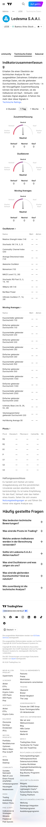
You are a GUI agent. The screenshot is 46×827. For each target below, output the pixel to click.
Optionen (6, 746)
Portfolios (6, 741)
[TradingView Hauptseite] (9, 4)
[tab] (11, 109)
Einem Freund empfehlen (8, 779)
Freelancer (7, 819)
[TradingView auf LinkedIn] (29, 617)
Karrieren (24, 731)
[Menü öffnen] (3, 4)
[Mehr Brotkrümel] (13, 11)
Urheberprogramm (10, 784)
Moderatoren (8, 789)
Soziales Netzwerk (7, 772)
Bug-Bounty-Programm (29, 773)
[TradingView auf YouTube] (16, 617)
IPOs (5, 730)
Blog (22, 726)
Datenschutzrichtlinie (29, 761)
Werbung (24, 803)
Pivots (6, 428)
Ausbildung (7, 800)
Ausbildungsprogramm (29, 811)
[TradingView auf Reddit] (4, 623)
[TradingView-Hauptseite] (13, 606)
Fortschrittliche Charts (29, 792)
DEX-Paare (7, 698)
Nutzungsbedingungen (13, 500)
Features (23, 674)
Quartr (13, 659)
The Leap (24, 698)
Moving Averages (11, 307)
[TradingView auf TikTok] (41, 617)
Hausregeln (7, 786)
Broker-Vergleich (27, 696)
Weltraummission (27, 723)
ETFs (5, 686)
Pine (4, 700)
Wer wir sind (25, 720)
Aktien (5, 684)
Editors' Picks (8, 803)
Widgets (23, 783)
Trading (6, 797)
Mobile (5, 760)
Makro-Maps (8, 749)
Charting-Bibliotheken (29, 786)
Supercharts (8, 676)
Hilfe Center (25, 728)
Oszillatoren (8, 228)
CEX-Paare (7, 695)
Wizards (6, 816)
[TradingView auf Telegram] (35, 617)
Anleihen (6, 689)
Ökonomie (7, 722)
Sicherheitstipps (26, 770)
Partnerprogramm (27, 808)
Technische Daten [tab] (23, 54)
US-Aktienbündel (27, 712)
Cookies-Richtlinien (28, 764)
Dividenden (7, 728)
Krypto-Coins (8, 692)
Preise (22, 676)
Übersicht (24, 690)
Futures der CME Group (30, 706)
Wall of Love (8, 776)
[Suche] (23, 4)
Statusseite (24, 775)
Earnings (6, 725)
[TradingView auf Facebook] (10, 617)
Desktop (6, 763)
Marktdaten (25, 679)
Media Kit (24, 734)
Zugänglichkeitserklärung (30, 767)
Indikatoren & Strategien (8, 812)
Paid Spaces (8, 822)
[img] (38, 26)
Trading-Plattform (27, 795)
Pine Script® (8, 752)
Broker (23, 693)
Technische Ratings (12, 102)
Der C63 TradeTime (28, 748)
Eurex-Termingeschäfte (29, 709)
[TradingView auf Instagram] (23, 617)
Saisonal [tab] (39, 54)
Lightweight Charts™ (28, 789)
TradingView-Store (28, 742)
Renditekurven (9, 743)
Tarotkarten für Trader (29, 745)
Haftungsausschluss (28, 758)
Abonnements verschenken (31, 682)
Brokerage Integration (29, 805)
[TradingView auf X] (4, 617)
